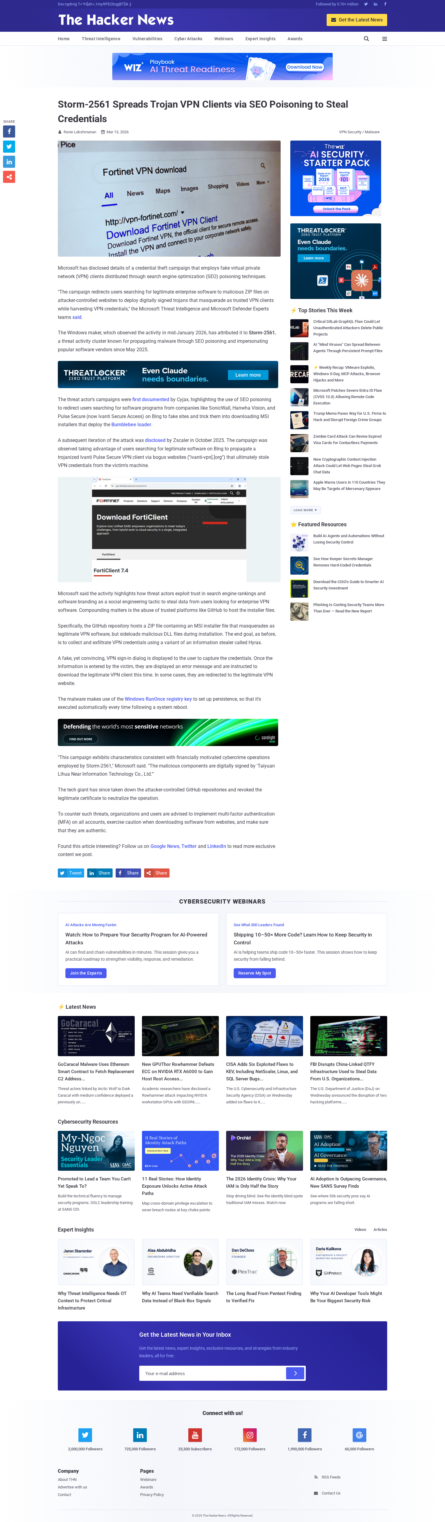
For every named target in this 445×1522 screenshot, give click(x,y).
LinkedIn (216, 846)
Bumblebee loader (131, 424)
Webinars (223, 38)
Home (64, 38)
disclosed (155, 440)
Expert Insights (261, 38)
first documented (150, 399)
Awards (295, 38)
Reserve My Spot (254, 973)
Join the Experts (86, 973)
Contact (64, 1494)
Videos (360, 1229)
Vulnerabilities (148, 38)
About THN (67, 1479)
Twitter (189, 846)
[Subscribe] (295, 1373)
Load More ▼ (306, 510)
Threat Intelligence (101, 38)
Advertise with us (72, 1487)
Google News (164, 846)
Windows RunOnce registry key (158, 699)
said (76, 317)
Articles (380, 1229)
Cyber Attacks (188, 38)
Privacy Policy (152, 1494)
